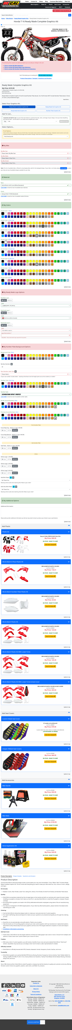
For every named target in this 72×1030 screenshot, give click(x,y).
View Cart (67, 1)
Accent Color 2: (7, 220)
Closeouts (67, 7)
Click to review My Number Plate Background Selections (20, 69)
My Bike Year (4, 151)
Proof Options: (7, 131)
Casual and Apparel (50, 7)
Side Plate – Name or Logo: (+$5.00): (10, 445)
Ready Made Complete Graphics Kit (18, 107)
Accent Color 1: (6, 211)
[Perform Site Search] (69, 15)
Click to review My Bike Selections (13, 65)
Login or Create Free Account (61, 10)
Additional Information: (7, 506)
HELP (60, 7)
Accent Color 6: (7, 258)
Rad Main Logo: (5, 298)
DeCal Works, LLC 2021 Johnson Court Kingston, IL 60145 (59, 996)
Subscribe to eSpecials (36, 986)
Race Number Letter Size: (7, 371)
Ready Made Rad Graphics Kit (19, 110)
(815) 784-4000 (59, 1001)
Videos (41, 1)
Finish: (2, 191)
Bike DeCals (9, 18)
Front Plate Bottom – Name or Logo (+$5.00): (12, 434)
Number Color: (7, 380)
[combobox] (36, 305)
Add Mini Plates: (5, 477)
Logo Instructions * (6, 333)
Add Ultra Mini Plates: (7, 486)
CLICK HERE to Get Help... (46, 75)
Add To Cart (64, 121)
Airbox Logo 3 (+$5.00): (7, 470)
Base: (2, 183)
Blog (46, 1)
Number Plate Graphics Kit (53, 110)
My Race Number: (6, 364)
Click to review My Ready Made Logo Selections (17, 67)
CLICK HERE (63, 168)
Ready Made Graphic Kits (21, 18)
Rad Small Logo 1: (5, 310)
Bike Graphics (35, 4)
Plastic (51, 4)
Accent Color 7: (6, 268)
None (10, 300)
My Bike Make (4, 156)
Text (10, 430)
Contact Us (34, 1)
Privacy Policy (36, 991)
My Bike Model (5, 161)
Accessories (66, 4)
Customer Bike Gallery (56, 1)
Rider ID (43, 4)
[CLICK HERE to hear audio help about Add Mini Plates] (11, 477)
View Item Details (50, 544)
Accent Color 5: (7, 249)
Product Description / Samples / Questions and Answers (36, 78)
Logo (4, 300)
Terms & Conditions (36, 994)
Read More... (66, 99)
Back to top (68, 172)
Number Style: (4, 392)
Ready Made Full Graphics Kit (53, 107)
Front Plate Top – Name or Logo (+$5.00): (11, 428)
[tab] (6, 876)
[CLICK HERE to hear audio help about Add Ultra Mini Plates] (14, 487)
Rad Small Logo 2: (5, 323)
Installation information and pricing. (13, 929)
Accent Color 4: (6, 239)
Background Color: (7, 352)
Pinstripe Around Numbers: (9, 412)
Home (27, 1)
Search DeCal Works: (7, 15)
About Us (36, 989)
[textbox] (35, 305)
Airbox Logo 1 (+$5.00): (7, 457)
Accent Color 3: (7, 230)
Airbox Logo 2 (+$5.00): (7, 463)
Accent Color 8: (6, 277)
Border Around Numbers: (9, 400)
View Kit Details (50, 576)
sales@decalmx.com (63, 1005)
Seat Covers (57, 4)
